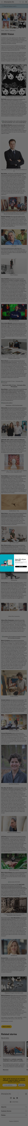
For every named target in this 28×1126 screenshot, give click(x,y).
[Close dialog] (27, 555)
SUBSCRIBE (21, 566)
